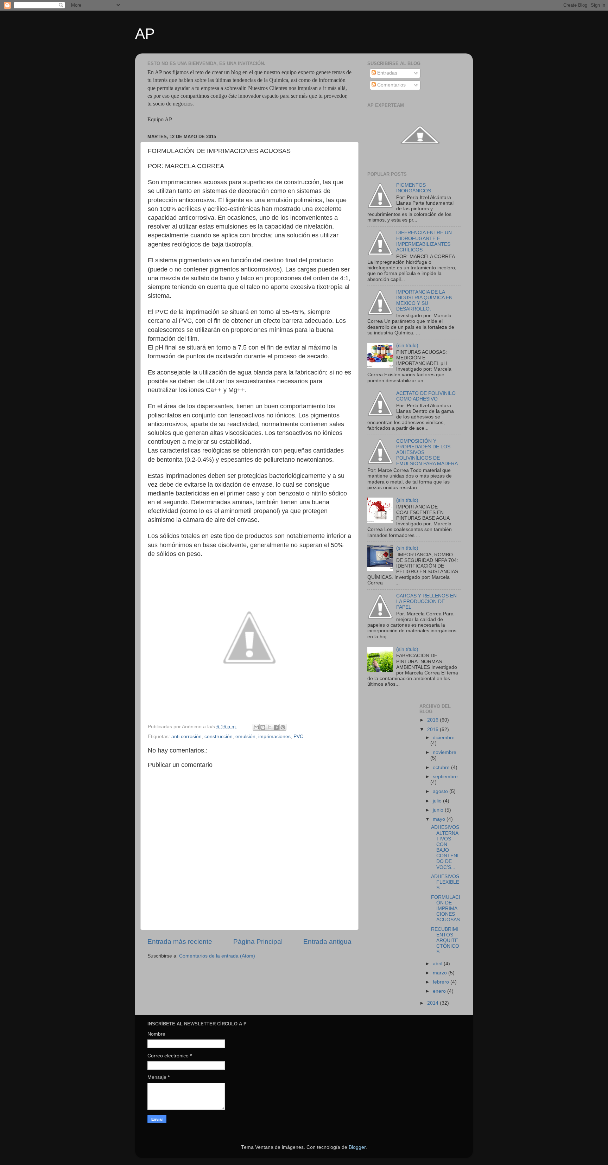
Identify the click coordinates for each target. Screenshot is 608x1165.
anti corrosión (186, 736)
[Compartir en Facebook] (276, 727)
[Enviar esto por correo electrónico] (256, 727)
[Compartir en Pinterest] (282, 727)
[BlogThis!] (262, 727)
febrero (441, 982)
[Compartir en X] (269, 727)
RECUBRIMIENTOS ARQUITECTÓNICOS (445, 941)
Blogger (357, 1147)
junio (439, 810)
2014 (433, 1003)
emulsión (245, 736)
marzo (440, 972)
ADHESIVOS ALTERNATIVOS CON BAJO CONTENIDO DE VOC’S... (445, 847)
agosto (441, 791)
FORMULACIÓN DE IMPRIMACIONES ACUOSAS (445, 909)
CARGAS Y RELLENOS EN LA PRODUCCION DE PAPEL (426, 601)
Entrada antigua (327, 941)
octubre (442, 767)
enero (440, 991)
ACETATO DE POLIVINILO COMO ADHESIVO (426, 396)
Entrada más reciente (179, 941)
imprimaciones (274, 736)
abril (438, 963)
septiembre (445, 776)
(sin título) (407, 345)
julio (438, 801)
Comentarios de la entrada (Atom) (217, 956)
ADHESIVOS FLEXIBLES (445, 882)
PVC (298, 736)
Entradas (386, 73)
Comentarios (391, 85)
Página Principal (258, 941)
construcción (218, 736)
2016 (433, 720)
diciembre (444, 737)
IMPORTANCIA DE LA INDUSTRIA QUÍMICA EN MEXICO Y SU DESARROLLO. (424, 300)
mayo (439, 819)
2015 (433, 729)
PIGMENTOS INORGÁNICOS (413, 188)
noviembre (444, 752)
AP (145, 33)
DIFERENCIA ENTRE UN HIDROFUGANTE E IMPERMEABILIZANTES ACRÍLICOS (424, 241)
